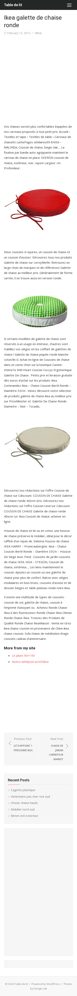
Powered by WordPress (46, 984)
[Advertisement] (38, 80)
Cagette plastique (23, 790)
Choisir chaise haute (24, 803)
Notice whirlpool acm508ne (30, 662)
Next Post (56, 749)
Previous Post (23, 744)
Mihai (38, 33)
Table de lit (13, 5)
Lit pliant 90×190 (23, 655)
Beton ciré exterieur (24, 816)
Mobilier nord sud (23, 809)
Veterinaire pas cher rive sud (30, 796)
